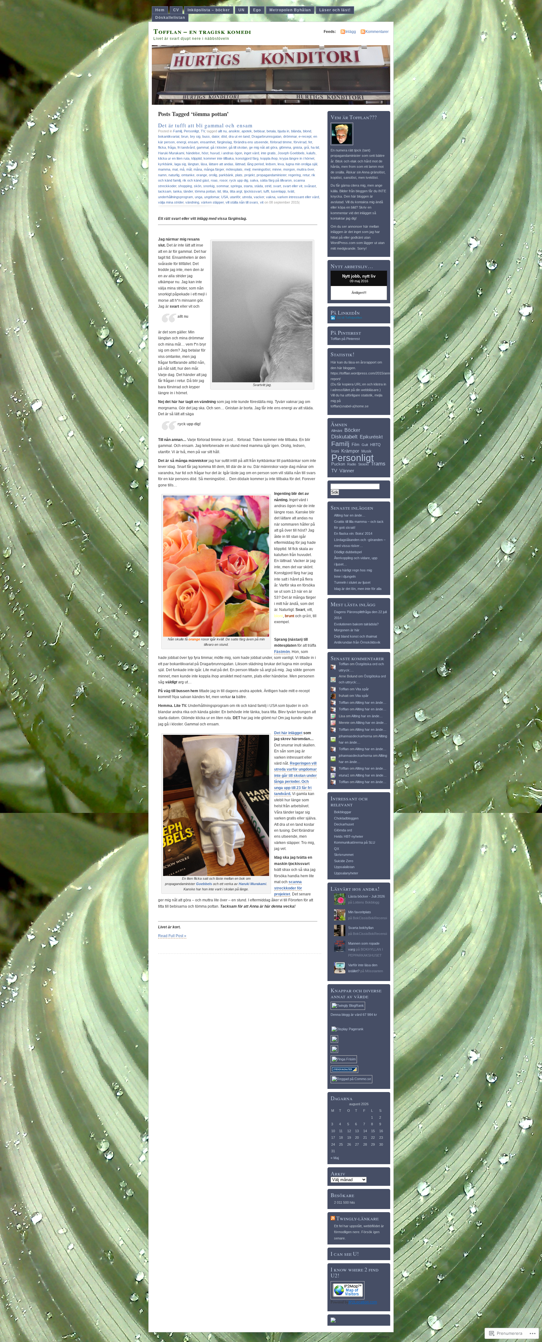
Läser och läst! (335, 10)
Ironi (335, 451)
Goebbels (204, 884)
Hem (160, 10)
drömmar (290, 136)
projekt (249, 175)
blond (307, 131)
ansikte (234, 131)
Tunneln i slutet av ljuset (352, 582)
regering (294, 175)
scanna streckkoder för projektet (288, 888)
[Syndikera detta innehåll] (333, 1218)
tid (219, 191)
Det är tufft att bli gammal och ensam (205, 125)
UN (241, 10)
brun (184, 136)
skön (197, 186)
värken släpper (212, 202)
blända (296, 131)
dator (215, 136)
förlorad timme (281, 142)
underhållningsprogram (175, 197)
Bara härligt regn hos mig (353, 570)
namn (162, 175)
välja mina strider (170, 202)
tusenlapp (278, 191)
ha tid (315, 147)
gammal (203, 147)
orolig (213, 175)
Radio (351, 464)
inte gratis (268, 153)
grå (306, 147)
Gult (365, 445)
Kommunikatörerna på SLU (354, 842)
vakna (270, 197)
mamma (164, 169)
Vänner (346, 470)
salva (254, 180)
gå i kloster (218, 147)
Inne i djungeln (345, 576)
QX (336, 849)
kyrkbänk (165, 164)
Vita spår (362, 689)
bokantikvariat (168, 136)
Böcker (352, 430)
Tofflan (344, 664)
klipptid (196, 158)
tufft (266, 191)
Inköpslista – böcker (209, 10)
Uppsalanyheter (346, 873)
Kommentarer (377, 31)
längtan (193, 164)
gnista (297, 147)
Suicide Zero (343, 861)
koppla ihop (269, 158)
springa (236, 186)
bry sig (195, 136)
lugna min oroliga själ (301, 164)
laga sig (180, 164)
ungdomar (211, 197)
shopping (185, 186)
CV (176, 10)
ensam (193, 142)
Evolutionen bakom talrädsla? (356, 624)
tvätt (291, 191)
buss (206, 136)
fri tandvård (186, 147)
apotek (247, 131)
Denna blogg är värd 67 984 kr (354, 1014)
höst (205, 153)
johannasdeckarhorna (355, 736)
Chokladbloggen (346, 818)
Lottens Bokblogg (366, 902)
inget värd (251, 153)
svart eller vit (292, 186)
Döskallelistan (170, 17)
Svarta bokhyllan (361, 928)
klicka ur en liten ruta (173, 158)
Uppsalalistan (344, 867)
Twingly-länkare (357, 1218)
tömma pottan (205, 191)
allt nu (222, 131)
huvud (215, 153)
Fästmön (282, 652)
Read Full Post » (172, 936)
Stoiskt (363, 464)
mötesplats (234, 169)
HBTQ (375, 445)
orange (201, 175)
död (224, 136)
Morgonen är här (346, 630)
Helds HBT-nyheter (348, 836)
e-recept (305, 136)
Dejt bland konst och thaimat (355, 636)
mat (175, 169)
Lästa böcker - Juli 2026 (366, 896)
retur (306, 175)
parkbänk (226, 175)
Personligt (191, 131)
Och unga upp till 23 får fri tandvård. (292, 787)
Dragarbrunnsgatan (266, 136)
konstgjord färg (247, 158)
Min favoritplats (359, 912)
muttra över (305, 169)
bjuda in (283, 131)
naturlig (173, 175)
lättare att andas (221, 164)
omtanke (187, 175)
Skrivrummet (343, 855)
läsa (204, 164)
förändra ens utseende (251, 142)
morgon (289, 169)
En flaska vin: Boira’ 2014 (353, 533)
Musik (366, 451)
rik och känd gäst (196, 180)
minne (276, 169)
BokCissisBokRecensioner (373, 918)
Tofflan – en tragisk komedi (202, 31)
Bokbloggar (342, 812)
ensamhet (207, 142)
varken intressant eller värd (298, 197)
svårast (310, 186)
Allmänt (336, 430)
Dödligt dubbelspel (348, 552)
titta (225, 191)
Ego (257, 10)
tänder (188, 191)
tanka (177, 191)
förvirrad (300, 142)
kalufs (311, 153)
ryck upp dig (238, 180)
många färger (214, 169)
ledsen (271, 164)
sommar (222, 186)
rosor (223, 180)
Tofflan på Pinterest (345, 339)
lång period (255, 164)
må (182, 169)
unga (198, 197)
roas (214, 180)
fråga (172, 147)
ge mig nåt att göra (263, 147)
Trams (378, 464)
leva (281, 164)
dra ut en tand (239, 136)
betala (271, 131)
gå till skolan (238, 147)
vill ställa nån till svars (242, 202)
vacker (259, 197)
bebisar (259, 131)
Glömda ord (343, 830)
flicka (162, 147)
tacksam (164, 191)
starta (248, 186)
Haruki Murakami (171, 153)
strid (268, 186)
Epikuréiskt (371, 436)
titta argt (236, 191)
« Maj (335, 1158)
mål (189, 169)
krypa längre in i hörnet (296, 158)
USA (224, 197)
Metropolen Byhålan (290, 10)
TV (203, 131)
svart (277, 186)
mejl (247, 169)
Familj (177, 131)
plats (238, 175)
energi (181, 142)
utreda (247, 197)
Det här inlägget (288, 733)
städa (258, 186)
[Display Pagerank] (347, 1029)
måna (198, 169)
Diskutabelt (344, 437)
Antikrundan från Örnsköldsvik (357, 642)
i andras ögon (231, 153)
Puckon (338, 464)
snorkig (209, 186)
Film (355, 444)
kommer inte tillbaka (219, 158)
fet (310, 142)
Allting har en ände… (349, 515)
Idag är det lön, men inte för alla (357, 589)
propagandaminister (271, 175)
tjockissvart (253, 191)
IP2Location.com (362, 1302)
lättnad (240, 164)
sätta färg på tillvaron (276, 180)
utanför (235, 197)
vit (261, 202)
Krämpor (350, 451)
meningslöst (261, 169)
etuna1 (344, 775)
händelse (193, 153)
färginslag (224, 142)
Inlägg (350, 31)
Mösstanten (374, 971)
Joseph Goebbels (291, 153)
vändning (192, 202)
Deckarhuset (344, 824)
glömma (285, 147)
